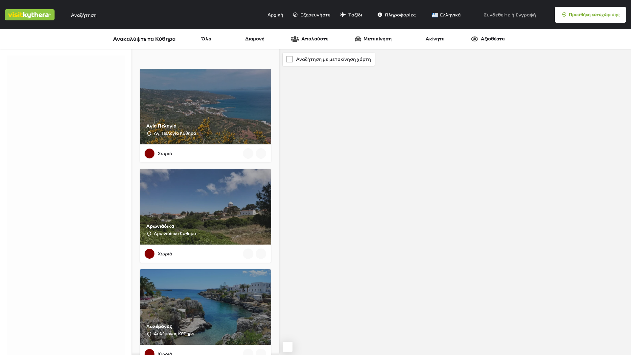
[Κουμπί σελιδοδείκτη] (261, 153)
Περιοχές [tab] (73, 58)
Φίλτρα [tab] (18, 58)
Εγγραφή (526, 14)
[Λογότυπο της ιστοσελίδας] (30, 14)
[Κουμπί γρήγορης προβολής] (248, 153)
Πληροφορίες (400, 14)
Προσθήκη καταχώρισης (594, 14)
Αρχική (275, 14)
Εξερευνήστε (315, 14)
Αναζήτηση (69, 151)
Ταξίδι (354, 14)
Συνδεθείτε (497, 14)
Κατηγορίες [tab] (44, 58)
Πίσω (69, 171)
